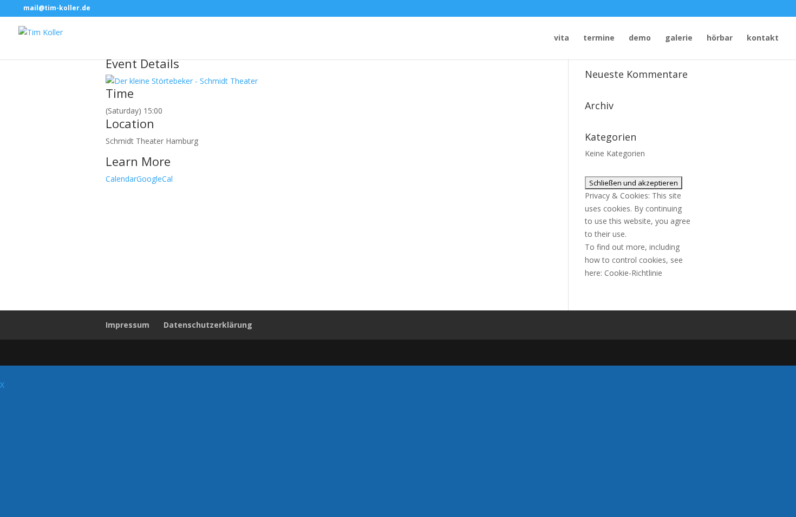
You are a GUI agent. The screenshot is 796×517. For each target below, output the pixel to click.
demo (640, 38)
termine (599, 38)
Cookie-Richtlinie (633, 273)
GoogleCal (154, 179)
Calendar (121, 179)
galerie (679, 38)
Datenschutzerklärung (208, 325)
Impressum (127, 325)
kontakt (763, 38)
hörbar (720, 38)
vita (561, 38)
